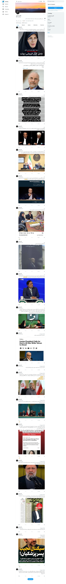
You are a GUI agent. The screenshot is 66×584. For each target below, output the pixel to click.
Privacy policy (50, 35)
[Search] (44, 1)
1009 (24, 22)
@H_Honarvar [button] (20, 28)
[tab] (17, 25)
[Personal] (45, 20)
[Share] (44, 58)
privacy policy (49, 10)
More (49, 32)
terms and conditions (55, 10)
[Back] (16, 1)
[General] (45, 18)
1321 (18, 22)
